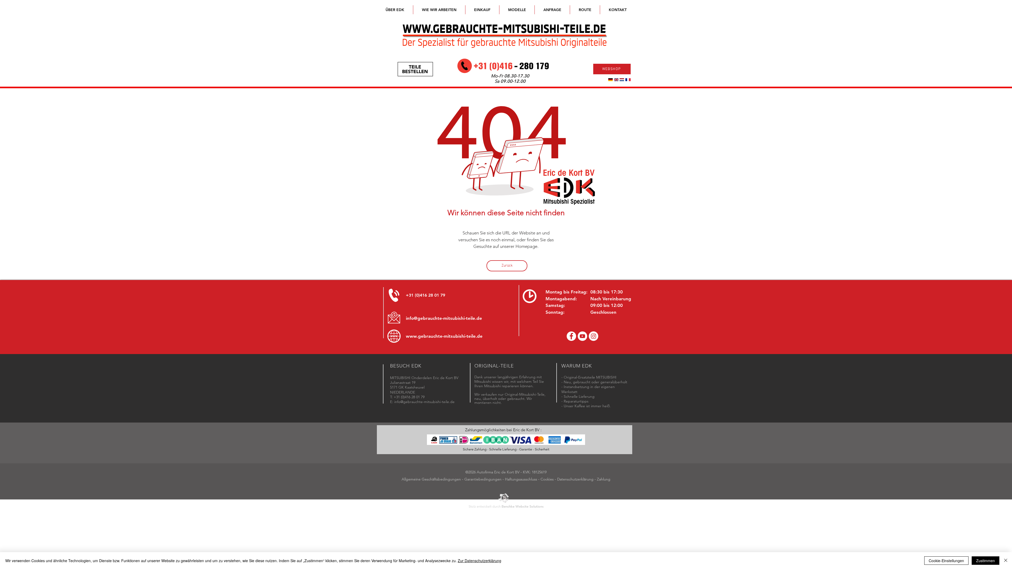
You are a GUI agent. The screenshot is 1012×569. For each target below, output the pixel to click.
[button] (516, 9)
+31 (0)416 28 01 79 (425, 295)
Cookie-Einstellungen (946, 560)
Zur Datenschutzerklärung (479, 560)
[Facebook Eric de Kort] (571, 336)
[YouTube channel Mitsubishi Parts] (582, 336)
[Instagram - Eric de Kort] (593, 336)
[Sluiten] (1006, 560)
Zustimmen (985, 560)
